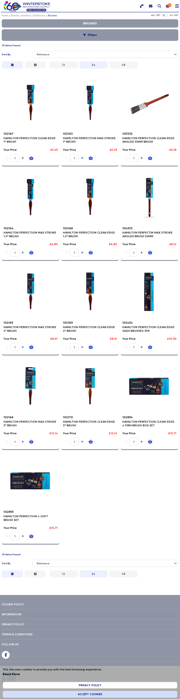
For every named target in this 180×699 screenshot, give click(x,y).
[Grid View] (12, 64)
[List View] (35, 64)
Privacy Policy (90, 685)
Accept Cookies (90, 694)
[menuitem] (90, 604)
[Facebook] (6, 655)
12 (63, 64)
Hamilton (26, 15)
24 (93, 64)
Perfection (40, 15)
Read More (11, 674)
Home (5, 15)
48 (123, 64)
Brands (15, 15)
